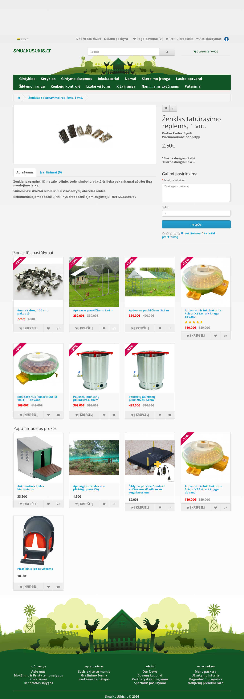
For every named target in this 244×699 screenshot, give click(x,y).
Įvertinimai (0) (51, 172)
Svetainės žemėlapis (94, 679)
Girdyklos (27, 78)
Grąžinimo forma (94, 675)
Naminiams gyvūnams (160, 86)
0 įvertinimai (191, 233)
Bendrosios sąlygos (38, 683)
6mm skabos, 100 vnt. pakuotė (33, 311)
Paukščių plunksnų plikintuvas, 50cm (142, 398)
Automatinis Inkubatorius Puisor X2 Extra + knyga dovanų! (203, 313)
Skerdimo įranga (156, 78)
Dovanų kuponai (149, 675)
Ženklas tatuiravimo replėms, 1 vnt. (55, 98)
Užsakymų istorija (206, 675)
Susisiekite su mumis (94, 671)
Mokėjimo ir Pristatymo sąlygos (38, 675)
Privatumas (38, 679)
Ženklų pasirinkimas (174, 180)
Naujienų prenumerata (205, 683)
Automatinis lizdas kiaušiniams (30, 487)
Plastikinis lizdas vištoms (35, 569)
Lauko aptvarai (189, 78)
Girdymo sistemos (76, 78)
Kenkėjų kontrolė (65, 86)
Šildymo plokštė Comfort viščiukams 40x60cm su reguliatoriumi (147, 489)
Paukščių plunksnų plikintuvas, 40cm (86, 398)
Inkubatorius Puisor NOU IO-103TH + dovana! (37, 398)
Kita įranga (126, 86)
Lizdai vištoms (98, 86)
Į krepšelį (196, 224)
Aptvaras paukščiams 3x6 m (149, 310)
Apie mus (38, 671)
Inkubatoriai (108, 78)
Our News (149, 671)
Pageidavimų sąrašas (205, 679)
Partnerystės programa (150, 679)
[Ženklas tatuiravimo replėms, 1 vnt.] (84, 134)
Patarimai (193, 86)
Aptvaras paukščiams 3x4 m (93, 310)
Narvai (130, 78)
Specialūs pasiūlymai (150, 683)
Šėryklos (48, 78)
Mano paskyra (205, 671)
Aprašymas (24, 172)
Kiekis (165, 207)
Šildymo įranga (32, 86)
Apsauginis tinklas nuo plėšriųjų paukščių (89, 487)
